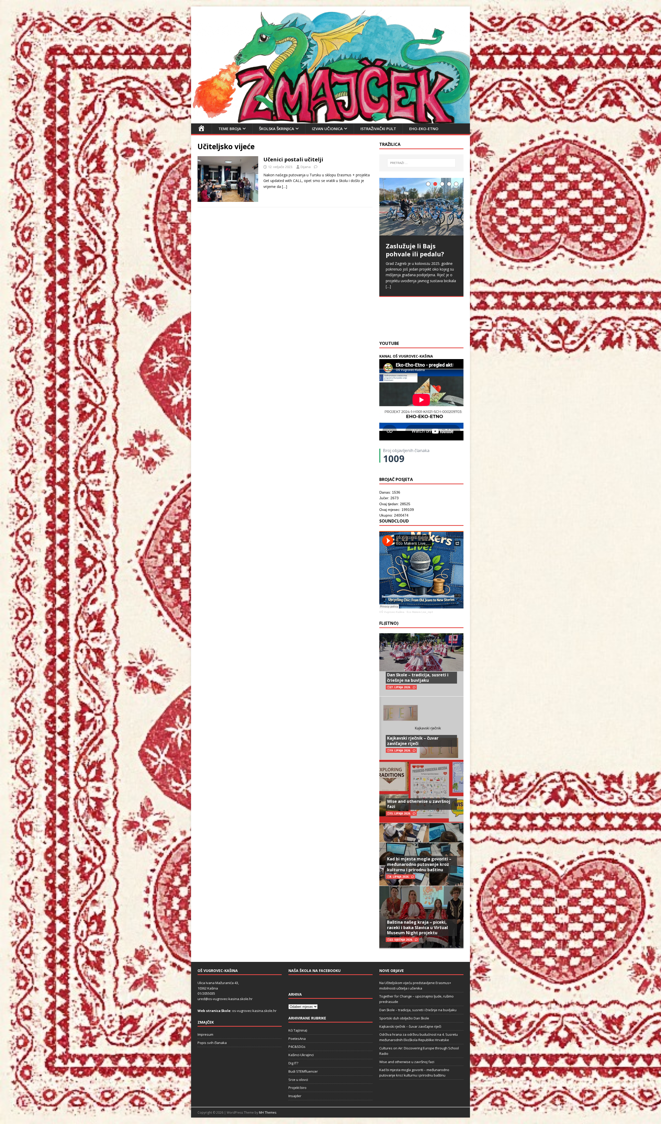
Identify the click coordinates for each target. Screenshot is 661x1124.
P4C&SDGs (296, 1046)
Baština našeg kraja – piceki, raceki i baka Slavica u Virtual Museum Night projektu (417, 927)
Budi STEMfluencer (303, 1071)
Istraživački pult (378, 128)
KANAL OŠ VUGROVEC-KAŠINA (406, 356)
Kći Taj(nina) (297, 1030)
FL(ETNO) (388, 623)
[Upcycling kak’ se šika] (421, 210)
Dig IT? (293, 1063)
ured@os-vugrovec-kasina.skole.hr (225, 998)
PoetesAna (297, 1038)
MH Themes (267, 1112)
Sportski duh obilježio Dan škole (404, 1018)
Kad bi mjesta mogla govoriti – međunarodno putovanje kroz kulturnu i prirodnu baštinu (419, 864)
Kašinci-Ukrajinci (301, 1054)
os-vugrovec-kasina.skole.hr (254, 1010)
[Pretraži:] (421, 163)
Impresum (205, 1034)
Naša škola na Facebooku (314, 970)
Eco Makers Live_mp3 (420, 612)
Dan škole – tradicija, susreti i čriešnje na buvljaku (417, 677)
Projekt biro (297, 1087)
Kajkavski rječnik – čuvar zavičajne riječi (412, 740)
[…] (284, 186)
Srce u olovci (298, 1079)
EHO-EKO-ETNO (423, 128)
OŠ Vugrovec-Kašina (391, 612)
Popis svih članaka (212, 1042)
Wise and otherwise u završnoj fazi (418, 804)
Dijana (306, 166)
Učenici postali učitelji (293, 159)
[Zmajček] (330, 120)
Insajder (294, 1096)
